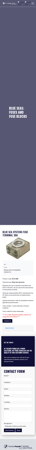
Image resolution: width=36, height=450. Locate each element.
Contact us (7, 321)
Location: (7, 402)
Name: (6, 376)
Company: (7, 382)
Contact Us (7, 272)
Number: (6, 395)
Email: (6, 389)
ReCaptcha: (8, 423)
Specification (9, 328)
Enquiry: (6, 409)
